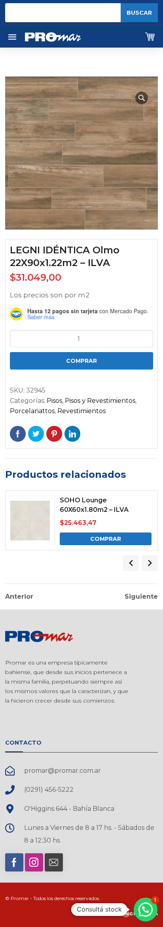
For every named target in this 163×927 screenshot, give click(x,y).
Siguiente (141, 597)
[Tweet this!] (36, 434)
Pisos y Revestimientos (100, 400)
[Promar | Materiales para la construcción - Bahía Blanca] (53, 36)
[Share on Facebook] (18, 434)
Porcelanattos (32, 411)
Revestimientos (81, 411)
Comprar (81, 360)
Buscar (139, 12)
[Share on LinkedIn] (72, 434)
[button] (141, 98)
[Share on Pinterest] (54, 434)
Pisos (54, 400)
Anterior (19, 597)
